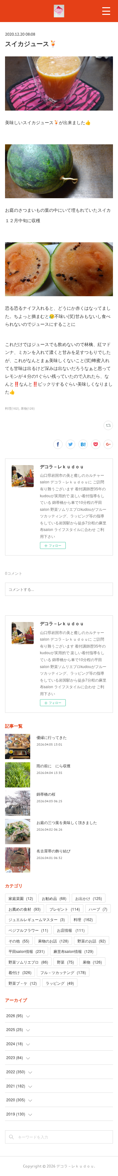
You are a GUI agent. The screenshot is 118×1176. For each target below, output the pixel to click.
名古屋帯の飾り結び (53, 850)
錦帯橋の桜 (46, 794)
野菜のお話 (91, 940)
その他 (18, 940)
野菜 (65, 962)
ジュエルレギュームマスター (36, 919)
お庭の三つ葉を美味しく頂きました (67, 822)
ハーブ (98, 909)
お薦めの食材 (24, 909)
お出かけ (88, 898)
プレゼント (64, 909)
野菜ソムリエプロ (28, 962)
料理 (83, 919)
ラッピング (60, 983)
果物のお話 (53, 940)
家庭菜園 (20, 898)
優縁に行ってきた (52, 737)
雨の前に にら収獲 (53, 765)
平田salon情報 (26, 951)
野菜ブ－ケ (22, 983)
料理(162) (12, 408)
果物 (92, 962)
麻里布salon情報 (73, 951)
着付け (19, 972)
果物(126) (28, 408)
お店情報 (71, 930)
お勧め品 (54, 898)
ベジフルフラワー (28, 930)
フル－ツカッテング (63, 972)
